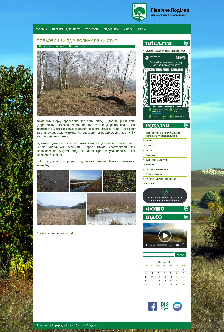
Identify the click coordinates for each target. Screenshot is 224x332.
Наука (75, 46)
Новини (82, 46)
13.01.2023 (47, 46)
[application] (165, 235)
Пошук (180, 254)
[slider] (162, 245)
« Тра (145, 296)
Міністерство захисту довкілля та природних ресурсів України (165, 198)
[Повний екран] (183, 245)
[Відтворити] (146, 245)
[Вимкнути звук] (177, 245)
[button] (165, 235)
